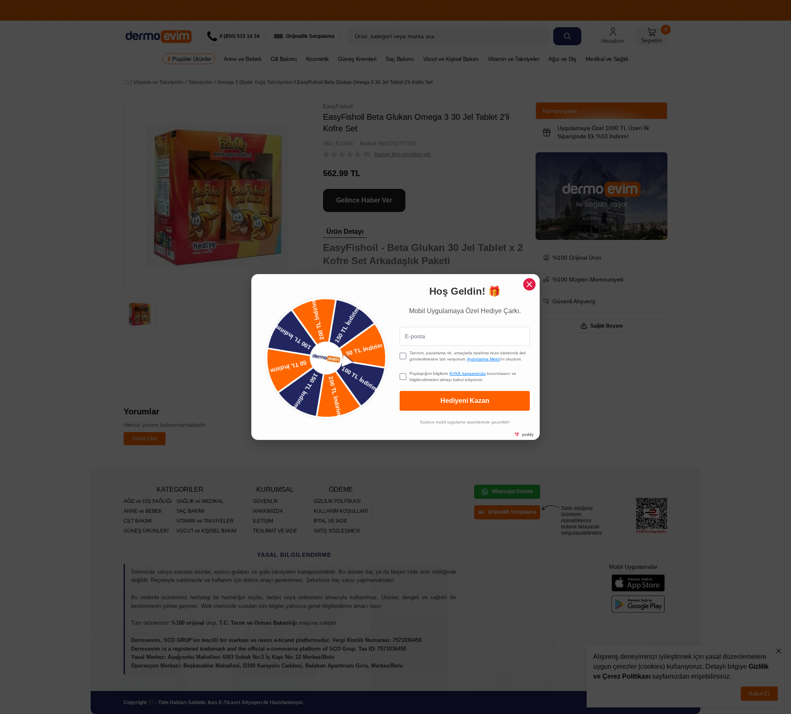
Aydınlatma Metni (483, 359)
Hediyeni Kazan (464, 400)
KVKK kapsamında (467, 373)
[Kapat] (529, 284)
